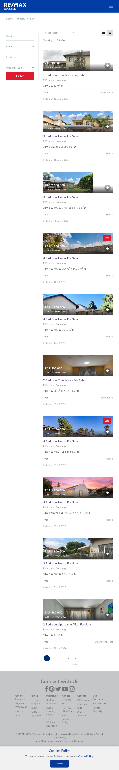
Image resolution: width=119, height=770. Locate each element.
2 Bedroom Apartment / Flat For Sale (67, 624)
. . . (61, 658)
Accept (59, 763)
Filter (20, 76)
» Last (75, 659)
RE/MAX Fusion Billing (66, 719)
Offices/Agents (85, 700)
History (19, 711)
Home (9, 18)
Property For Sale (25, 18)
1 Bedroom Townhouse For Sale (64, 75)
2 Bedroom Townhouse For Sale (64, 380)
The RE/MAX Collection (51, 722)
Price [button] (9, 46)
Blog (17, 715)
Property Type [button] (14, 67)
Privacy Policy (95, 734)
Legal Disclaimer (78, 734)
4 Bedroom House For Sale (60, 258)
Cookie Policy (59, 737)
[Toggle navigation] (111, 6)
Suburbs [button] (10, 36)
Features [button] (11, 57)
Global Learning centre (50, 711)
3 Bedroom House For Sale (60, 136)
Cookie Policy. (86, 756)
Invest (34, 707)
